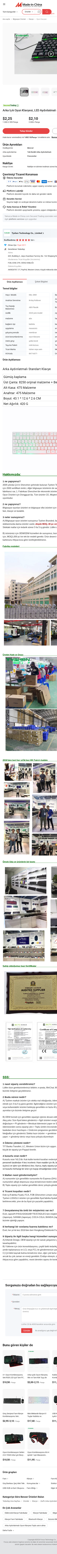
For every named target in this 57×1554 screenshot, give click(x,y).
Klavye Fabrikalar (40, 1513)
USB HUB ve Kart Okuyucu (13, 1488)
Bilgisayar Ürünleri (19, 19)
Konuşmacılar (32, 1483)
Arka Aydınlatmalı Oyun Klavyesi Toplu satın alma (25, 1525)
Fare (4, 1478)
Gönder (26, 1330)
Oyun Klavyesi (41, 19)
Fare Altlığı (31, 1488)
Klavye (31, 19)
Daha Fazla (7, 1530)
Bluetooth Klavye (36, 1519)
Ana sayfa (6, 19)
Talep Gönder (26, 131)
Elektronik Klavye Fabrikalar (16, 1513)
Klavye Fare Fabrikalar (14, 1519)
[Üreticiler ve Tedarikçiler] (28, 4)
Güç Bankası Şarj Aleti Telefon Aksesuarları (20, 1483)
